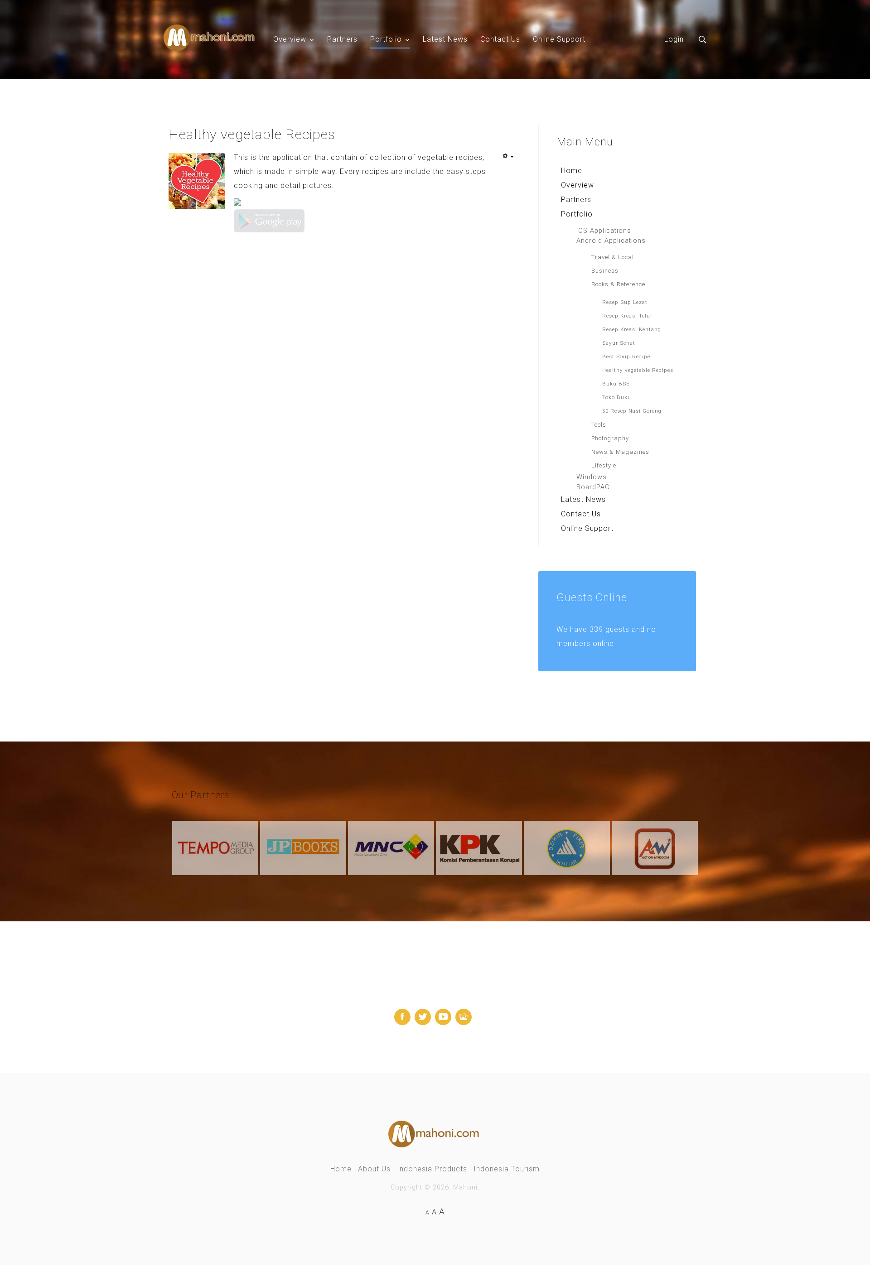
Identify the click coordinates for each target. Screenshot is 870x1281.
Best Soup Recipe (626, 356)
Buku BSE (616, 383)
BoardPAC (592, 487)
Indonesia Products (432, 1169)
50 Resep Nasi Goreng (632, 411)
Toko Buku (616, 397)
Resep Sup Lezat (625, 302)
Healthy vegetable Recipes (637, 370)
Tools (598, 424)
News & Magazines (620, 451)
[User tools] (508, 156)
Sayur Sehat (618, 343)
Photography (610, 438)
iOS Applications (603, 230)
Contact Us (500, 39)
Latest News (445, 39)
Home (571, 170)
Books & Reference (618, 284)
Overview (289, 39)
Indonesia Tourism (507, 1169)
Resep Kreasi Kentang (631, 329)
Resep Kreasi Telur (627, 316)
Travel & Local (612, 257)
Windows (591, 477)
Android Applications (611, 240)
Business (605, 270)
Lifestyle (603, 465)
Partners (342, 39)
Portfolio (386, 39)
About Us (374, 1169)
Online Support (559, 39)
